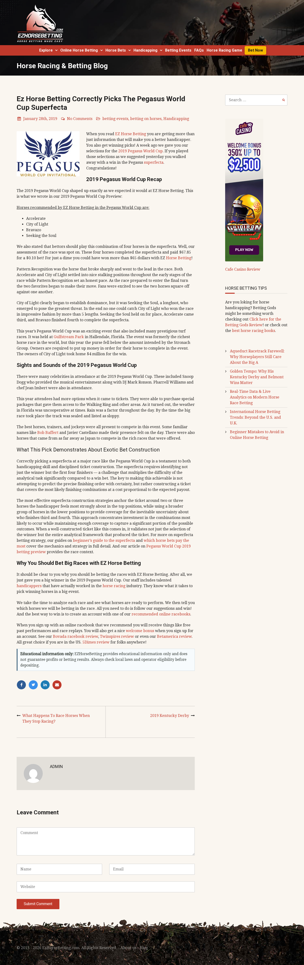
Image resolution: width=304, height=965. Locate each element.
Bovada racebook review (75, 636)
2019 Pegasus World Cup (140, 151)
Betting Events (178, 50)
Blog (144, 948)
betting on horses (146, 118)
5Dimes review (95, 642)
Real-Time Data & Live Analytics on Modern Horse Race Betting (254, 397)
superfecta (153, 162)
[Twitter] (34, 684)
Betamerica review (174, 636)
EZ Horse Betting (130, 134)
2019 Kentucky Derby (169, 715)
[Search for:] (256, 100)
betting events (115, 118)
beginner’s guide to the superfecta (104, 540)
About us (128, 948)
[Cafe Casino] (244, 189)
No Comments (79, 118)
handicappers (29, 586)
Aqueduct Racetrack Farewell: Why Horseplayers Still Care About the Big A (257, 357)
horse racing (114, 586)
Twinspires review (117, 636)
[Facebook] (22, 684)
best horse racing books (253, 330)
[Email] (57, 684)
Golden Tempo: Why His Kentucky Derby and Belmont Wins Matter (257, 377)
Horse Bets (115, 50)
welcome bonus (140, 631)
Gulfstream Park (69, 337)
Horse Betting (178, 258)
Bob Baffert (47, 432)
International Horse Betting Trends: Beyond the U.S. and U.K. (255, 417)
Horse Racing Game (224, 50)
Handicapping (145, 50)
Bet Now (255, 50)
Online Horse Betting (79, 50)
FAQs (199, 50)
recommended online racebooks (161, 614)
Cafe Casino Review (242, 269)
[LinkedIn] (46, 684)
